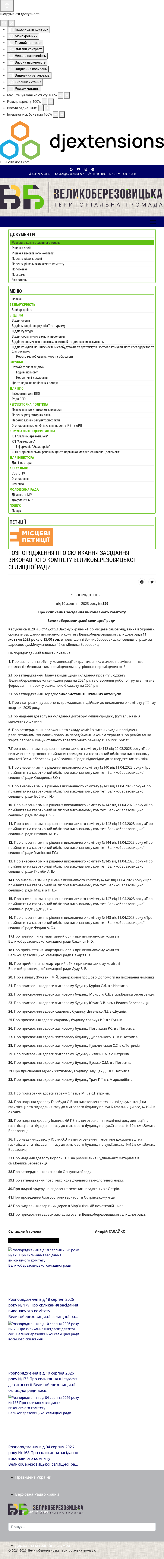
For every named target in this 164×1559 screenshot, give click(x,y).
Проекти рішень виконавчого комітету (38, 264)
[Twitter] (152, 581)
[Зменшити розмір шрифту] (44, 102)
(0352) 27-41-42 (41, 174)
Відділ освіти (21, 320)
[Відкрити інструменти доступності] (7, 6)
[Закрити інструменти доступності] (11, 23)
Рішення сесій (21, 248)
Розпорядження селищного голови (36, 243)
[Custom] (92, 169)
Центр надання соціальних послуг (35, 383)
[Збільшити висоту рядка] (47, 108)
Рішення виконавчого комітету (33, 253)
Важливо (18, 484)
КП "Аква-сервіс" (23, 442)
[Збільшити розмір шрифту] (51, 102)
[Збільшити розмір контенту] (67, 95)
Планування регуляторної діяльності (37, 410)
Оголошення (20, 479)
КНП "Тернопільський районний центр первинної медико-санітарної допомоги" (66, 452)
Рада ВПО (19, 399)
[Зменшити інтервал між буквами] (55, 114)
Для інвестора (22, 463)
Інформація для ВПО (26, 394)
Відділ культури (23, 331)
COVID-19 (18, 473)
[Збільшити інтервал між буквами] (62, 114)
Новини (17, 299)
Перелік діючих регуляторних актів (36, 420)
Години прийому (27, 372)
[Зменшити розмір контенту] (60, 95)
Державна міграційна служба (42, 1545)
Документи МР (22, 500)
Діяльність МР (22, 495)
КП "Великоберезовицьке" (30, 436)
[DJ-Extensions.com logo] (82, 140)
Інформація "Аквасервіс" (33, 447)
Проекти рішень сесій (27, 259)
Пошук (16, 511)
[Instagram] (86, 169)
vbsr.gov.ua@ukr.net (71, 174)
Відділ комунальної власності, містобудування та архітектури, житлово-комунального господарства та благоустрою (83, 349)
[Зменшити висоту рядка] (41, 108)
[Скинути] (3, 23)
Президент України (33, 1477)
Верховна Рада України (37, 1494)
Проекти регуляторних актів (31, 415)
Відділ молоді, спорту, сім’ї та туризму (39, 326)
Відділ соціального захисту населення (38, 336)
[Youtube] (78, 169)
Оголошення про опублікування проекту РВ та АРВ (47, 426)
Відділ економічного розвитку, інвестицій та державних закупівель (58, 342)
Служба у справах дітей (28, 367)
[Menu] (153, 221)
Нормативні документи (32, 378)
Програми (18, 275)
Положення (20, 269)
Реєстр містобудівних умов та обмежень (44, 356)
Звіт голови (19, 280)
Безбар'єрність (22, 310)
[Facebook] (71, 169)
